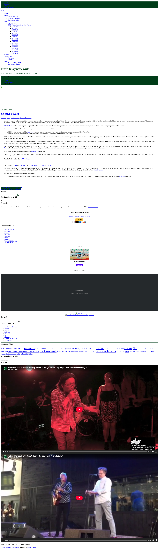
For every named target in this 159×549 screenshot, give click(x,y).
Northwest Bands (48, 351)
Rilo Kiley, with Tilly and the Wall (11, 189)
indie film (151, 348)
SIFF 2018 (15, 35)
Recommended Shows (14, 20)
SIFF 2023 (15, 28)
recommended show (106, 351)
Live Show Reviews (14, 18)
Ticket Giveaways (12, 354)
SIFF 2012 (15, 45)
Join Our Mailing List (10, 229)
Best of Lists (16, 348)
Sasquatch (119, 351)
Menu (2, 10)
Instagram (7, 234)
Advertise (11, 58)
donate (71, 216)
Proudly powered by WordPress (10, 547)
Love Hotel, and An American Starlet (11, 187)
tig (19, 354)
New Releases (34, 351)
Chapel (15, 165)
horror (141, 348)
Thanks (6, 5)
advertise (77, 216)
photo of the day (88, 351)
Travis (6, 148)
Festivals (128, 348)
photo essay (73, 351)
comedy (94, 348)
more (88, 216)
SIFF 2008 (15, 51)
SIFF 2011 (15, 46)
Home (6, 13)
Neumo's (25, 351)
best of (10, 349)
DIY (105, 348)
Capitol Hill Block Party (71, 348)
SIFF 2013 (15, 43)
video (30, 354)
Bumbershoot (29, 348)
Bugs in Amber (98, 170)
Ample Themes (31, 547)
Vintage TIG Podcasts (10, 241)
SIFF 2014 (15, 41)
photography (80, 351)
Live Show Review (6, 109)
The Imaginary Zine (14, 64)
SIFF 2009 (15, 50)
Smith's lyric (35, 151)
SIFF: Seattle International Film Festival (19, 25)
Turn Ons (121, 176)
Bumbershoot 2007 (40, 348)
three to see (148, 351)
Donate (6, 4)
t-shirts (83, 216)
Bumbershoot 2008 (49, 348)
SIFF (127, 351)
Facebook (7, 231)
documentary (110, 348)
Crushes (100, 348)
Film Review (12, 23)
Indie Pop (4, 351)
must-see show (14, 351)
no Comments (27, 118)
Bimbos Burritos (46, 165)
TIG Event (24, 354)
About (6, 2)
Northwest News (63, 351)
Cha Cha (22, 165)
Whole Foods (26, 159)
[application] (79, 409)
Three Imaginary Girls (15, 69)
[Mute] (153, 452)
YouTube (7, 236)
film (135, 348)
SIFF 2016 (15, 38)
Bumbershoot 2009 (58, 348)
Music (6, 15)
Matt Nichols (31, 132)
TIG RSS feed (8, 242)
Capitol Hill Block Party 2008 (84, 348)
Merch (6, 61)
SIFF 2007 (15, 53)
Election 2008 (120, 348)
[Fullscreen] (156, 452)
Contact (6, 54)
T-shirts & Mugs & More (15, 63)
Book (22, 348)
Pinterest (6, 239)
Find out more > (93, 207)
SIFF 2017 (15, 36)
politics (93, 351)
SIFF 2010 (15, 48)
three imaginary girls (7, 118)
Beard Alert (4, 348)
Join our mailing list (10, 7)
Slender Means (10, 113)
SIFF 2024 (15, 26)
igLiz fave (146, 348)
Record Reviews (13, 17)
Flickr (6, 238)
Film (5, 21)
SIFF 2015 (15, 40)
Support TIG (8, 56)
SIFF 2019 (15, 33)
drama (115, 348)
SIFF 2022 (15, 30)
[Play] (3, 452)
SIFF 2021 (15, 31)
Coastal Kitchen (33, 165)
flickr (138, 348)
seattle (123, 351)
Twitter (6, 233)
